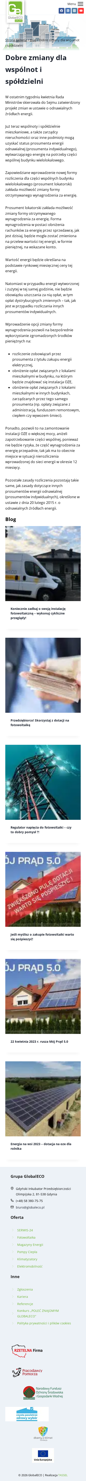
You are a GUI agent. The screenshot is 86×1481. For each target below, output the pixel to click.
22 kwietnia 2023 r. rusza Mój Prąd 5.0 (39, 1041)
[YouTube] (81, 11)
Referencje (25, 1304)
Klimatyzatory (27, 1259)
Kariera (22, 1297)
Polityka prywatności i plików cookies (44, 1323)
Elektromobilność (30, 1266)
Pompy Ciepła (27, 1252)
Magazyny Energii (30, 1245)
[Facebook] (61, 11)
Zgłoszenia (25, 1289)
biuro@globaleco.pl (30, 1207)
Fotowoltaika (26, 1237)
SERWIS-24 (25, 1230)
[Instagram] (74, 11)
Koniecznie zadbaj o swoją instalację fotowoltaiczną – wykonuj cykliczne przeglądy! (38, 613)
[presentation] (43, 563)
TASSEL (63, 1475)
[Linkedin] (68, 11)
